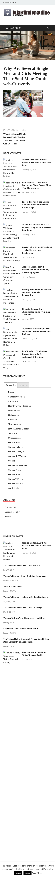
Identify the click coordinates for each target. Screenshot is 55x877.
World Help (13, 488)
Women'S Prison (15, 479)
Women (11, 460)
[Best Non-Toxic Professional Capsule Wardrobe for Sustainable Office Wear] (11, 351)
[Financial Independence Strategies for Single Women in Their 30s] (11, 309)
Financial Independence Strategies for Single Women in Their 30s (36, 312)
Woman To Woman (17, 456)
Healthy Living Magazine (19, 405)
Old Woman (13, 415)
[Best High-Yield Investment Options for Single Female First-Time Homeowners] (11, 182)
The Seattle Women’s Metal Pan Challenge (22, 607)
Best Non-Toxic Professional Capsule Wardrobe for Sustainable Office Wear (34, 354)
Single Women (14, 424)
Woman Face (14, 442)
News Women (14, 410)
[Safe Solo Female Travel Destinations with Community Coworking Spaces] (11, 267)
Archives (23, 385)
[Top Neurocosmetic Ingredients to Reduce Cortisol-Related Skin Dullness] (11, 329)
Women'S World (15, 483)
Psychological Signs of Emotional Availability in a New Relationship (37, 250)
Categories (11, 385)
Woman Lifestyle (16, 451)
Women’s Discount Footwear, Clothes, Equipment (25, 597)
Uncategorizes (14, 437)
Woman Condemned (12, 586)
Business (12, 392)
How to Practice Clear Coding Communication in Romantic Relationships (35, 205)
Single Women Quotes (18, 428)
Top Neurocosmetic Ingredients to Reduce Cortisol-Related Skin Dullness (36, 331)
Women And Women (18, 465)
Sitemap (8, 516)
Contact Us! (10, 507)
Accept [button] (18, 873)
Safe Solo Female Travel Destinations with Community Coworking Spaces (35, 270)
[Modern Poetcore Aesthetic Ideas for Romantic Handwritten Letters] (11, 160)
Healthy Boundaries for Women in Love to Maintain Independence (36, 292)
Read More (37, 873)
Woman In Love (15, 447)
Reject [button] (27, 873)
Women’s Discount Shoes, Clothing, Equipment (24, 576)
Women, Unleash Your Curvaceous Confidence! (24, 618)
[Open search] (48, 28)
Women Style (14, 474)
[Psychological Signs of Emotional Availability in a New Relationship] (11, 247)
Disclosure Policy (12, 511)
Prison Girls (13, 419)
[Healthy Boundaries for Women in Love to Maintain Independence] (11, 290)
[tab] (10, 385)
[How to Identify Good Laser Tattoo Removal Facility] (11, 652)
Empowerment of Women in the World (20, 628)
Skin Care (12, 433)
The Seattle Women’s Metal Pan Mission (21, 565)
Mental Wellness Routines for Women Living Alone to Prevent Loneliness (36, 227)
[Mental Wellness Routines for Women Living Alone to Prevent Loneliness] (11, 225)
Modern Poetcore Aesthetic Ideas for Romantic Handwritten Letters (37, 162)
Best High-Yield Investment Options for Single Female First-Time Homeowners (36, 185)
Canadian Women (16, 396)
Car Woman (13, 401)
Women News (14, 469)
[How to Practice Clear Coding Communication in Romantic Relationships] (11, 202)
